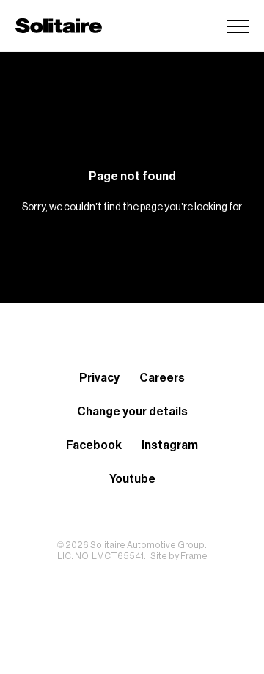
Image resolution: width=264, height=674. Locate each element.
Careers (162, 378)
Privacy (99, 378)
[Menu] (238, 25)
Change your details (132, 412)
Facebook (94, 445)
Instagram (170, 445)
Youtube (132, 479)
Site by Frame (179, 556)
